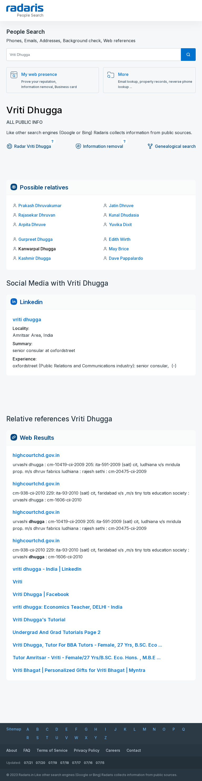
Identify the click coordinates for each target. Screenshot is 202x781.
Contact (134, 750)
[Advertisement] (101, 168)
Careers (113, 750)
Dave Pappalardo (126, 258)
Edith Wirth (119, 239)
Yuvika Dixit (120, 224)
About (11, 750)
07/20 (40, 763)
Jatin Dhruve (121, 205)
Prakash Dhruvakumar (40, 205)
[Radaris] (24, 8)
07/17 (76, 763)
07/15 (100, 763)
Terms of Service (52, 750)
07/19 (52, 763)
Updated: (13, 763)
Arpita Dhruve (32, 224)
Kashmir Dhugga (34, 258)
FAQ (26, 750)
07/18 (64, 763)
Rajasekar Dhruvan (36, 215)
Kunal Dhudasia (124, 215)
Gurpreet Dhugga (35, 239)
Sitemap (13, 729)
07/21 (28, 763)
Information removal (103, 146)
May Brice (119, 248)
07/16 (88, 763)
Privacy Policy (86, 750)
